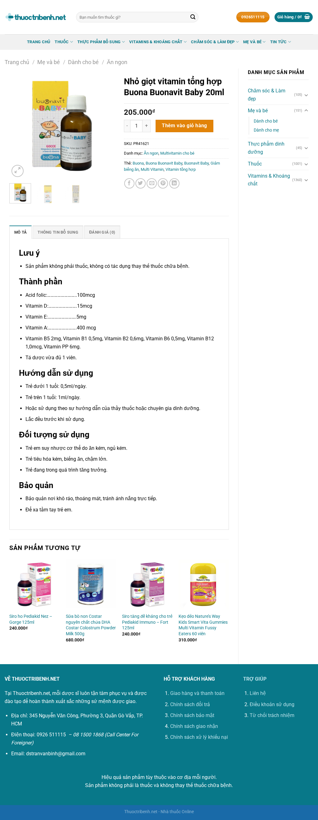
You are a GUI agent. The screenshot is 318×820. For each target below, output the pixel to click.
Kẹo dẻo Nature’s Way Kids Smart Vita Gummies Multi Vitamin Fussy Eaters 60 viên (203, 625)
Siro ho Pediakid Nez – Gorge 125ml (30, 619)
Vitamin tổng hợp (181, 169)
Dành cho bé (83, 62)
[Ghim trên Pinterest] (163, 183)
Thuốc (62, 42)
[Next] (104, 125)
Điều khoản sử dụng (272, 704)
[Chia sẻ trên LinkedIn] (174, 183)
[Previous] (19, 125)
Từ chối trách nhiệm (272, 715)
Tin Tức (278, 42)
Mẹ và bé (252, 42)
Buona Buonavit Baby (164, 163)
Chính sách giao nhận (194, 726)
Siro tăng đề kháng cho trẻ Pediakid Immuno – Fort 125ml (147, 622)
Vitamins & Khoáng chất (156, 42)
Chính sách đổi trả (190, 704)
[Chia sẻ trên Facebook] (129, 183)
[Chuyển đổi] (306, 95)
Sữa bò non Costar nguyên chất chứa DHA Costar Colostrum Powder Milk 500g (91, 625)
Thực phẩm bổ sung (98, 42)
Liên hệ (258, 693)
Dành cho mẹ (266, 130)
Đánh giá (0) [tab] (102, 232)
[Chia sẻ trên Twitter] (140, 183)
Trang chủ (38, 42)
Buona (138, 163)
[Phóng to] (17, 171)
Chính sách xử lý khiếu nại (199, 737)
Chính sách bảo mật (192, 715)
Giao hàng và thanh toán (197, 693)
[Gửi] (193, 17)
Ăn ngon (117, 62)
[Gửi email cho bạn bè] (152, 183)
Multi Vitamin (152, 169)
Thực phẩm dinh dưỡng (266, 148)
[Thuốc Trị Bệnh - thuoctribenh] (36, 17)
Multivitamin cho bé (177, 153)
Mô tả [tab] (20, 232)
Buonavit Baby (196, 163)
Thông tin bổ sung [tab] (58, 232)
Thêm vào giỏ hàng (184, 125)
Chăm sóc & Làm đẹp (213, 42)
